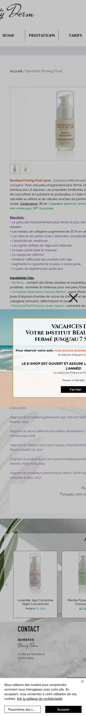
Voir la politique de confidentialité (39, 698)
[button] (73, 298)
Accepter (63, 709)
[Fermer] (80, 684)
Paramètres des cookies (24, 709)
